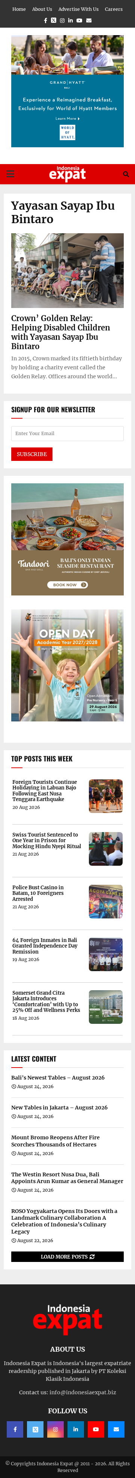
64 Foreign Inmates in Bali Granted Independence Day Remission (44, 946)
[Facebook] (15, 1429)
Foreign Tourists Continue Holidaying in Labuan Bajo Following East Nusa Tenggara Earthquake (44, 791)
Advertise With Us (78, 9)
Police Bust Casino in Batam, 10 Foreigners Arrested (38, 893)
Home (19, 9)
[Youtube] (96, 1429)
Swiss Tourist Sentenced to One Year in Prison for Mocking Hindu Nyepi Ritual (46, 841)
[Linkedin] (76, 1429)
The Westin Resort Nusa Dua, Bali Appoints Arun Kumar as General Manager (67, 1178)
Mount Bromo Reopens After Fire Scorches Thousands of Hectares (55, 1141)
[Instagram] (55, 1429)
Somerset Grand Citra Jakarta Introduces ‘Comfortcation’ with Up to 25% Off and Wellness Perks (46, 1001)
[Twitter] (35, 1429)
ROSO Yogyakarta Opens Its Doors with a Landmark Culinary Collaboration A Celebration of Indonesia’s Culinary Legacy (64, 1221)
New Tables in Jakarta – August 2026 (59, 1107)
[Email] (116, 1429)
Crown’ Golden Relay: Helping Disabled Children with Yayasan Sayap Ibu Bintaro (60, 332)
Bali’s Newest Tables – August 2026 (58, 1077)
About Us (42, 9)
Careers (114, 9)
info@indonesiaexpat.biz (83, 1392)
